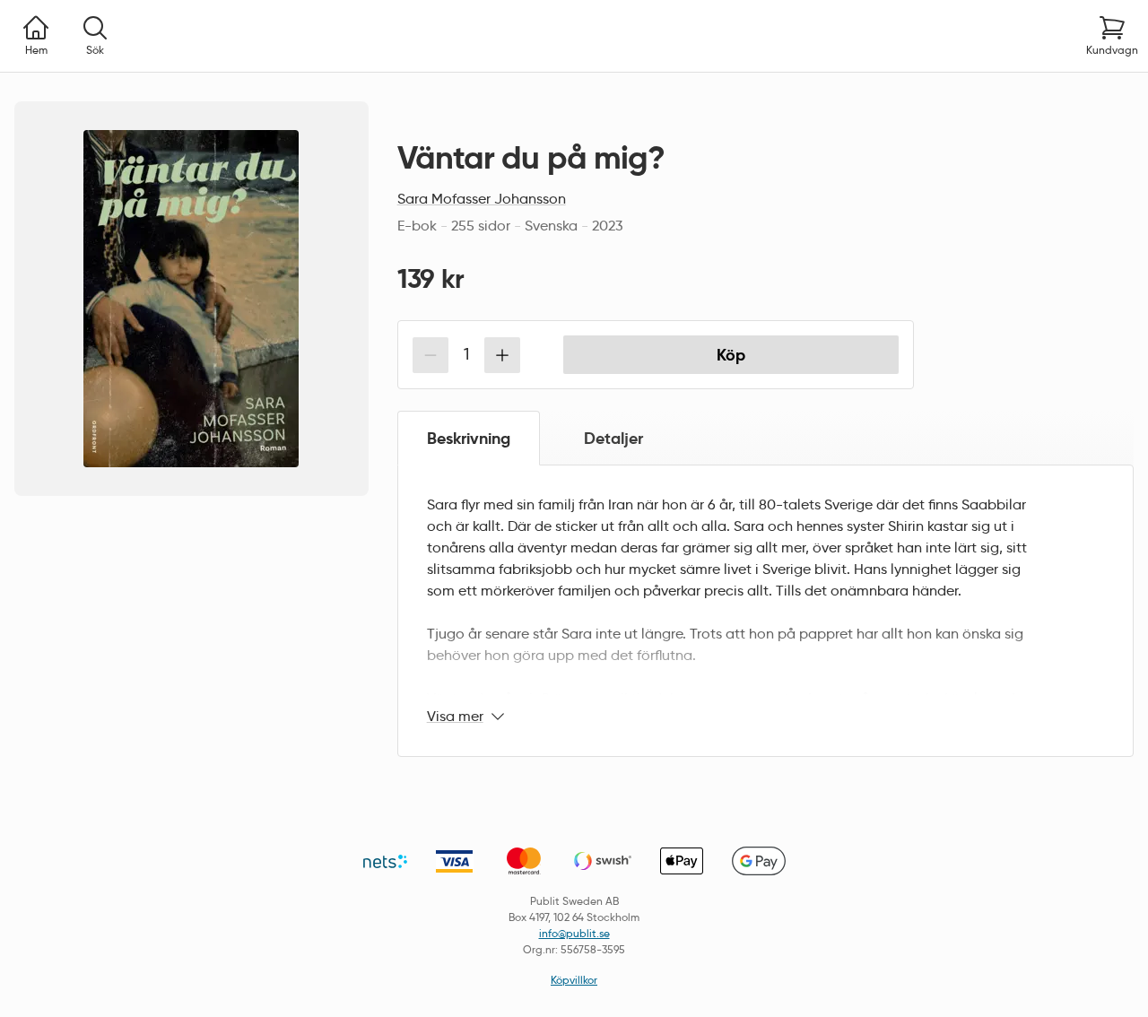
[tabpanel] (765, 610)
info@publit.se (574, 933)
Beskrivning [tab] (468, 438)
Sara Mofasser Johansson (481, 198)
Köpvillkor (574, 980)
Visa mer (455, 716)
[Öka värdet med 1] (502, 355)
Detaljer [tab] (613, 438)
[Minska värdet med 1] (430, 355)
